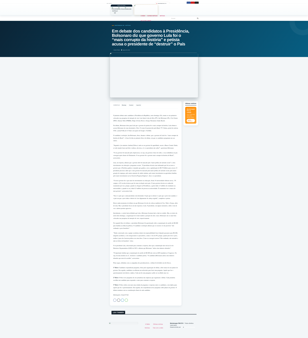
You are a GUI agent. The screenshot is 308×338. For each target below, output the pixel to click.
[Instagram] (197, 4)
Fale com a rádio (146, 20)
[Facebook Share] (114, 300)
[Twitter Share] (118, 300)
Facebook (131, 105)
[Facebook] (189, 4)
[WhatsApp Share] (126, 300)
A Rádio (143, 15)
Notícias (162, 15)
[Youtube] (193, 4)
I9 (182, 327)
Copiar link (138, 105)
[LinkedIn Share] (122, 300)
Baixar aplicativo (190, 120)
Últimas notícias (152, 15)
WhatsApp (124, 105)
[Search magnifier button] (198, 18)
